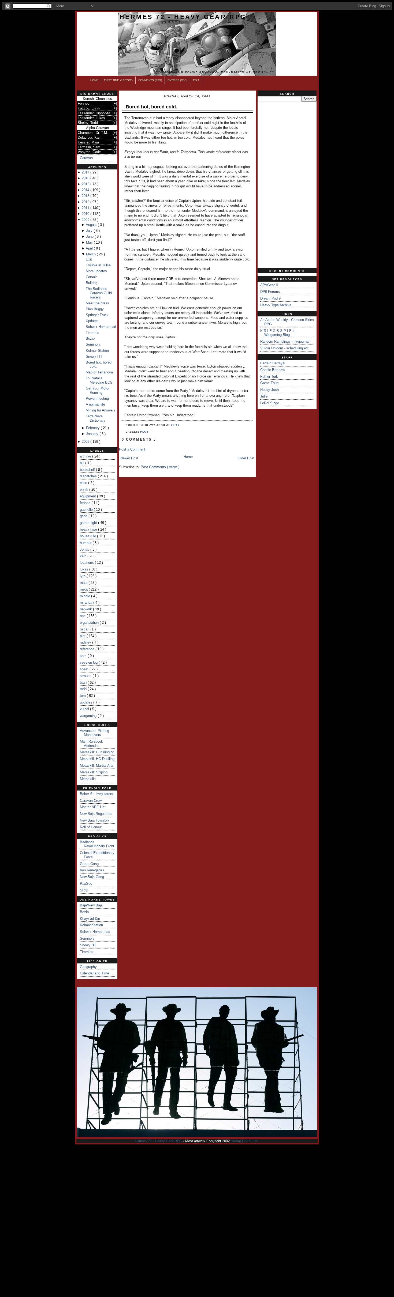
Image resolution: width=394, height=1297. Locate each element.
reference (87, 649)
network (86, 609)
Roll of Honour (91, 827)
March (91, 254)
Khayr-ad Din (90, 919)
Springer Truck (97, 315)
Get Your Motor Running (97, 390)
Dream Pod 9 (270, 298)
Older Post (246, 458)
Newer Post (129, 458)
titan (84, 682)
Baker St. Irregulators (96, 794)
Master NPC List (93, 807)
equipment (88, 496)
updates (86, 702)
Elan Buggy (95, 309)
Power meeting (97, 398)
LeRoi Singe (269, 403)
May (90, 242)
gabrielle (87, 510)
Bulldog (91, 283)
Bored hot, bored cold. (151, 106)
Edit (196, 80)
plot (83, 636)
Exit (89, 259)
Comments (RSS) (150, 80)
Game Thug (269, 383)
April (90, 248)
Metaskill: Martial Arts (97, 765)
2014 (86, 190)
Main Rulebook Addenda (91, 743)
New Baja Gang (92, 877)
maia (84, 583)
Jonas (85, 549)
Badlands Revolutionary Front (97, 844)
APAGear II (269, 285)
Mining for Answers (100, 410)
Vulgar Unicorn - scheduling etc (284, 348)
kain (83, 556)
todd (84, 689)
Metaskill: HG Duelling (97, 759)
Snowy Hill (94, 356)
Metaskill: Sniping (93, 772)
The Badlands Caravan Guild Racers (99, 293)
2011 (86, 208)
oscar (85, 629)
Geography (88, 967)
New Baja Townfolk (94, 820)
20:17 (175, 424)
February (93, 428)
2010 (86, 214)
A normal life (95, 404)
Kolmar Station (97, 351)
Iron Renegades (92, 870)
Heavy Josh (269, 390)
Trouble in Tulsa (98, 265)
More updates (96, 271)
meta (84, 589)
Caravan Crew (91, 801)
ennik (84, 489)
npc (83, 616)
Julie (263, 396)
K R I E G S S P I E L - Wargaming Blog (278, 333)
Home (94, 80)
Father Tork (269, 377)
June (90, 237)
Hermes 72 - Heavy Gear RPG (183, 16)
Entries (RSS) (177, 80)
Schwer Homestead (101, 327)
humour (86, 543)
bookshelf (88, 470)
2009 (86, 220)
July (90, 231)
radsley (86, 642)
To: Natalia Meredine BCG (99, 380)
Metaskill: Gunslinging (97, 752)
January (92, 434)
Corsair (91, 277)
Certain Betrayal (272, 363)
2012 (86, 202)
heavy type (89, 529)
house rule (88, 536)
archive (86, 456)
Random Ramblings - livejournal (284, 341)
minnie (85, 596)
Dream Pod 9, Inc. (245, 1141)
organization (90, 623)
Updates (92, 321)
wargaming (89, 716)
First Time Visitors (118, 80)
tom (83, 696)
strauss (86, 676)
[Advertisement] (287, 184)
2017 (86, 172)
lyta (83, 576)
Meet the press (97, 303)
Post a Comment (132, 449)
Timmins (92, 333)
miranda (86, 602)
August (92, 225)
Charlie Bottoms (272, 370)
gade (84, 516)
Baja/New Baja (91, 905)
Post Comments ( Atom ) (160, 467)
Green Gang (89, 864)
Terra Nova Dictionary (95, 418)
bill (82, 463)
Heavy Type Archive (275, 305)
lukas (84, 569)
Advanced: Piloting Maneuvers (94, 733)
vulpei (85, 709)
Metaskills (88, 779)
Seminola (93, 344)
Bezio (90, 338)
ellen (84, 483)
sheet (85, 669)
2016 (86, 178)
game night (89, 523)
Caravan (86, 158)
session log (89, 662)
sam (84, 656)
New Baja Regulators (96, 814)
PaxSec (86, 884)
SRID (84, 890)
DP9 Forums (270, 292)
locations (87, 563)
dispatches (89, 476)
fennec (85, 503)
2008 (86, 442)
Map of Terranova (99, 372)
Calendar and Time (94, 973)
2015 (86, 184)
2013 (86, 196)
